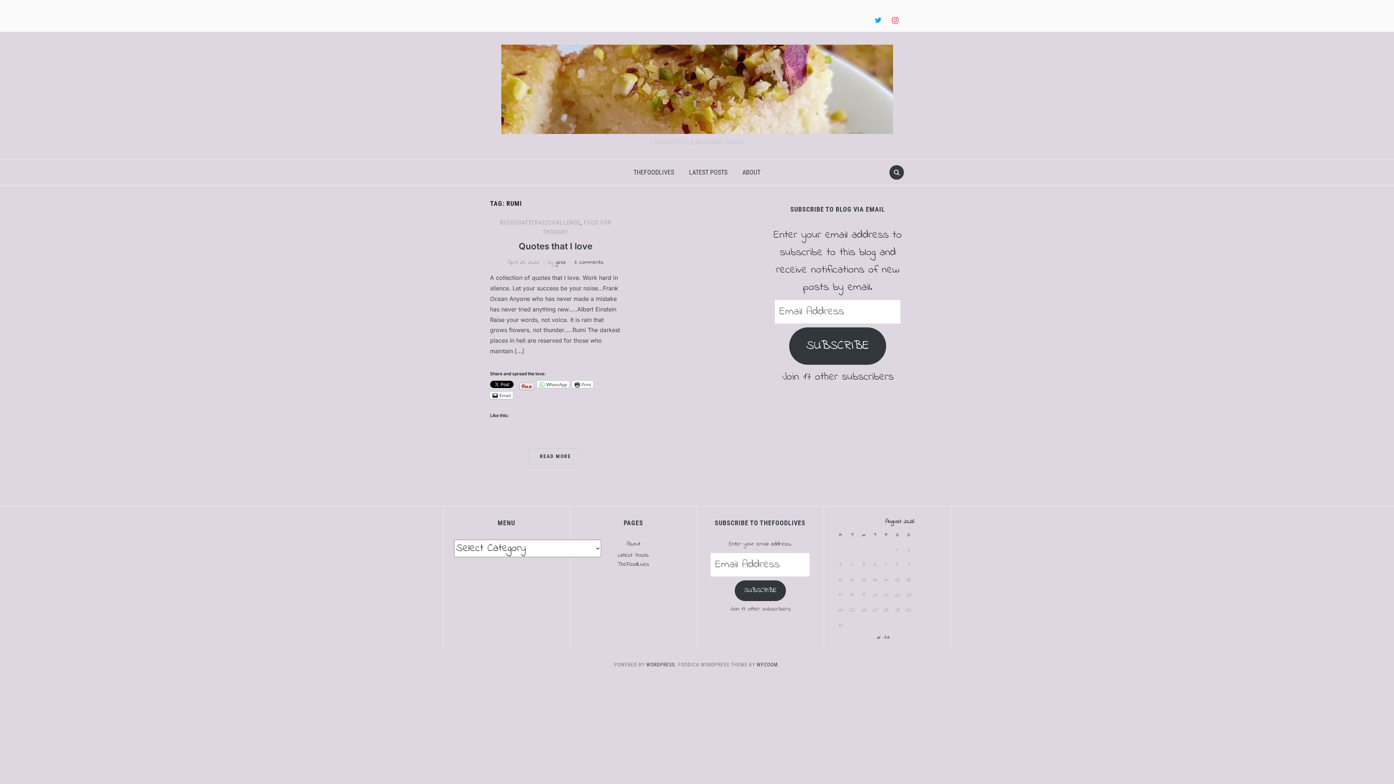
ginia (561, 262)
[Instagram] (895, 20)
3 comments (588, 262)
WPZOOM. (768, 664)
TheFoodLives (653, 172)
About (751, 172)
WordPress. (661, 664)
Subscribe (837, 346)
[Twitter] (878, 20)
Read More (555, 456)
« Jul (883, 637)
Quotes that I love (555, 246)
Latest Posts (708, 172)
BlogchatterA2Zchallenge (540, 222)
